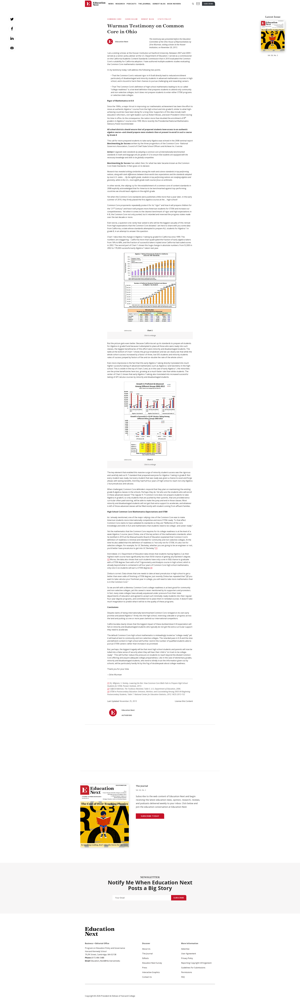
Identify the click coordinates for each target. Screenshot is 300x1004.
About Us (146, 949)
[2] (108, 559)
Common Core (114, 19)
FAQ (183, 977)
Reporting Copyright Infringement (196, 963)
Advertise (185, 949)
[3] (151, 568)
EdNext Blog (147, 19)
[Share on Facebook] (11, 28)
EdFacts (145, 958)
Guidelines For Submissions (193, 967)
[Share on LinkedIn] (11, 38)
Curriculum (131, 19)
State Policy (164, 19)
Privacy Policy (187, 958)
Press (144, 967)
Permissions (186, 972)
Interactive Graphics (151, 972)
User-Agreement (188, 953)
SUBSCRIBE (208, 4)
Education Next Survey (152, 963)
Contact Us (147, 977)
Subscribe (178, 897)
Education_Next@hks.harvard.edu (105, 961)
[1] (156, 548)
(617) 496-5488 (97, 957)
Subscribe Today (150, 816)
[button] (193, 4)
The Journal (147, 953)
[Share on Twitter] (11, 19)
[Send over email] (11, 47)
